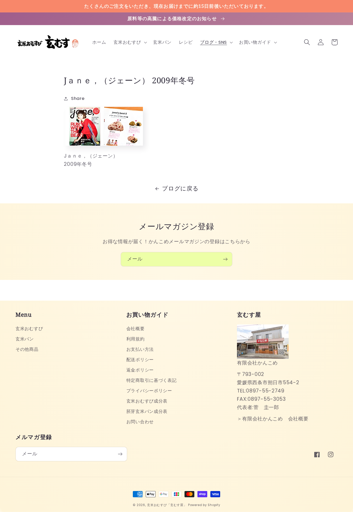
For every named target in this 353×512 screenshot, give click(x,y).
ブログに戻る (180, 188)
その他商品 (27, 349)
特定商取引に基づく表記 (151, 380)
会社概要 (135, 328)
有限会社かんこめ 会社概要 (275, 418)
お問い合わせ (140, 422)
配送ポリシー (140, 360)
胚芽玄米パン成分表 (146, 411)
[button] (129, 42)
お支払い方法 (140, 349)
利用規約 (135, 339)
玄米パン (25, 339)
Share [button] (78, 98)
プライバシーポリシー (149, 391)
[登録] (225, 259)
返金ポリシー (140, 370)
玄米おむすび (29, 328)
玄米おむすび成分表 (146, 401)
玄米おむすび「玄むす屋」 (167, 505)
